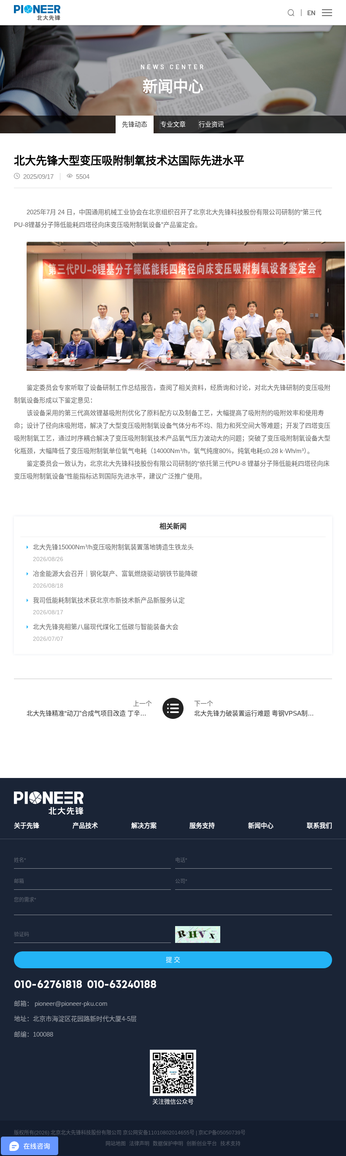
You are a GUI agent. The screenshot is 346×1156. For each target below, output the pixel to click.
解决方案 (144, 825)
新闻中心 (260, 825)
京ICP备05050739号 (222, 1133)
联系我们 (319, 825)
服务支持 (202, 825)
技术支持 (230, 1144)
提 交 (173, 959)
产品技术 (85, 825)
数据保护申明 (168, 1144)
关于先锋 (26, 825)
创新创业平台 (202, 1144)
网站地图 (115, 1144)
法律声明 (139, 1144)
